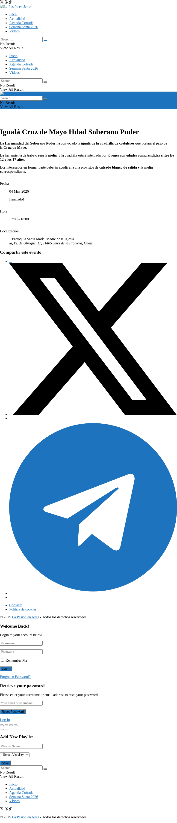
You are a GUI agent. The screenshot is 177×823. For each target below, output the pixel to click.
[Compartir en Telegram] (93, 593)
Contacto (15, 605)
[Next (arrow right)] (6, 729)
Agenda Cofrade (21, 23)
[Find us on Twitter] (2, 2)
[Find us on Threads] (7, 2)
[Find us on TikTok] (10, 2)
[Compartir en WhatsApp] (10, 418)
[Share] (6, 725)
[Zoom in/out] (16, 725)
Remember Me (16, 660)
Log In (5, 720)
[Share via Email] (10, 597)
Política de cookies (22, 609)
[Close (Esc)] (2, 725)
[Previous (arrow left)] (2, 729)
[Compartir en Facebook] (10, 261)
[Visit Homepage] (15, 7)
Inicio (13, 14)
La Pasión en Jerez (25, 617)
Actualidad (17, 19)
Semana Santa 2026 (23, 27)
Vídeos (14, 31)
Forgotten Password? (15, 677)
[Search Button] (45, 40)
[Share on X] (93, 414)
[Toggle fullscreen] (11, 725)
